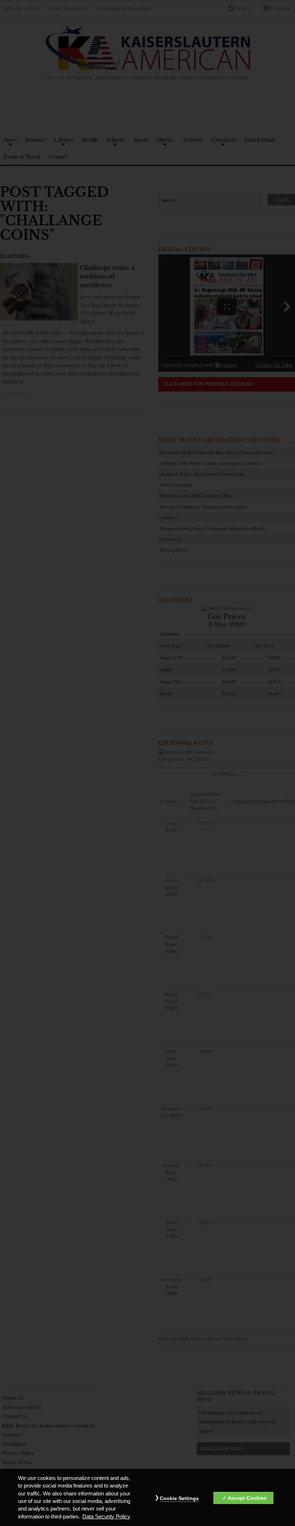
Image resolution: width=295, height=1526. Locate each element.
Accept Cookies (247, 1498)
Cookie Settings (179, 1498)
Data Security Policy (106, 1517)
